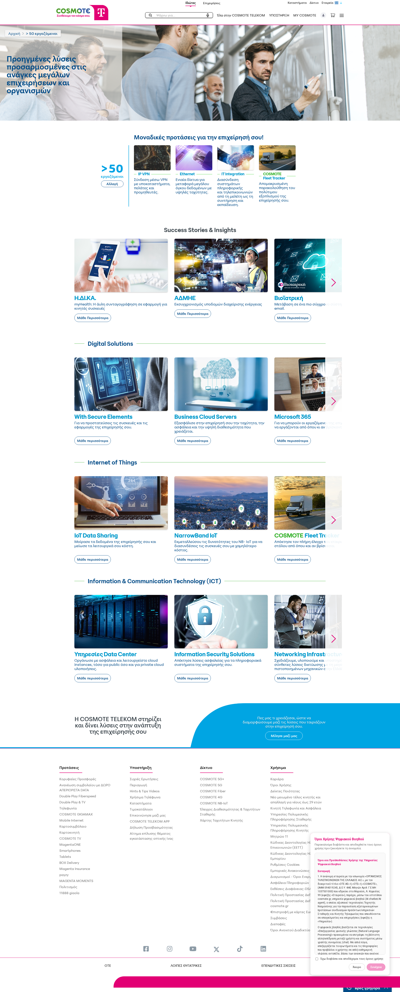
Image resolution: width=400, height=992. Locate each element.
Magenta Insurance (74, 869)
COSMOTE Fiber (213, 791)
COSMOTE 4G (211, 797)
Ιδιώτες (190, 3)
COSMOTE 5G (211, 785)
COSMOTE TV (70, 838)
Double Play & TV (72, 802)
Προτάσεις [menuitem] (69, 767)
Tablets (65, 856)
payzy (64, 875)
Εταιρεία (327, 2)
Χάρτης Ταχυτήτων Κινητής (221, 820)
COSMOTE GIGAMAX (76, 814)
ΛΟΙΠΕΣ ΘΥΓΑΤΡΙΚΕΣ (186, 965)
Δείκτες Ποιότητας (285, 791)
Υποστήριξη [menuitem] (140, 767)
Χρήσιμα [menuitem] (278, 767)
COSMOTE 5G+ (212, 779)
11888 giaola (69, 893)
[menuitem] (146, 949)
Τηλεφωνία (68, 808)
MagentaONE (70, 844)
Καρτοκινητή (69, 832)
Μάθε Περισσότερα (92, 318)
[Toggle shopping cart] (335, 15)
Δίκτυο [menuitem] (206, 767)
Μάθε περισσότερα (92, 441)
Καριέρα (277, 779)
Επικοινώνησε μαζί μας (148, 815)
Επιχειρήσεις (211, 3)
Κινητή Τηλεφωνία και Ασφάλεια (295, 808)
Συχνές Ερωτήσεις (144, 779)
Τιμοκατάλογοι (141, 809)
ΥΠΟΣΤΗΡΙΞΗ (279, 15)
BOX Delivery (69, 863)
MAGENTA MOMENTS (76, 881)
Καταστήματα (297, 2)
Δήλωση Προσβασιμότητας (151, 827)
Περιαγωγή (138, 785)
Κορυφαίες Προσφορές (77, 779)
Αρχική (14, 33)
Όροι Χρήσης (280, 785)
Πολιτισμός (68, 887)
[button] (323, 15)
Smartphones (70, 850)
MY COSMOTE (304, 15)
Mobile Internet (71, 820)
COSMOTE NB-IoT (214, 803)
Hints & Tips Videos (145, 791)
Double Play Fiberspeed (77, 796)
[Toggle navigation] (341, 15)
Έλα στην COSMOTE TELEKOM (241, 15)
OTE (108, 965)
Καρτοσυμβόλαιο (72, 826)
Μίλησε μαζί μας (284, 736)
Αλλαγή (112, 184)
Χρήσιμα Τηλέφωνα (145, 797)
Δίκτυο (314, 2)
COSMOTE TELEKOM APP (150, 821)
